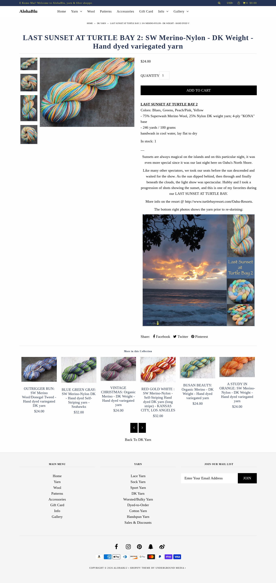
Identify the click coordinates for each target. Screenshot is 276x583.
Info (161, 11)
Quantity (150, 76)
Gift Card (146, 11)
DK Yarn (101, 23)
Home (61, 11)
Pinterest (201, 337)
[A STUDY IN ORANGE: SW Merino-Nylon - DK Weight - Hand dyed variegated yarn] (237, 376)
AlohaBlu (28, 11)
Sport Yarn (138, 488)
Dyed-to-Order (138, 505)
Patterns (106, 11)
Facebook (162, 337)
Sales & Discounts (138, 522)
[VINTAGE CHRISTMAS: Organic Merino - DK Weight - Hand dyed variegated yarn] (118, 380)
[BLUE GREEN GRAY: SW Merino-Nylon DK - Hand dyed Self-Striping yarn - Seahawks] (79, 382)
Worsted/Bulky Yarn (138, 499)
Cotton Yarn (138, 511)
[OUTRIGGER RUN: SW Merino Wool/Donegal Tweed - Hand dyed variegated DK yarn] (39, 381)
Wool (91, 11)
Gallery (179, 11)
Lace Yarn (138, 476)
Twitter (182, 337)
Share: (145, 337)
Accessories (125, 11)
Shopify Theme (140, 568)
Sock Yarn (138, 482)
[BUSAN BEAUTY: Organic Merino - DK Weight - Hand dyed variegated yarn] (197, 377)
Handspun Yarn (138, 517)
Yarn (74, 11)
